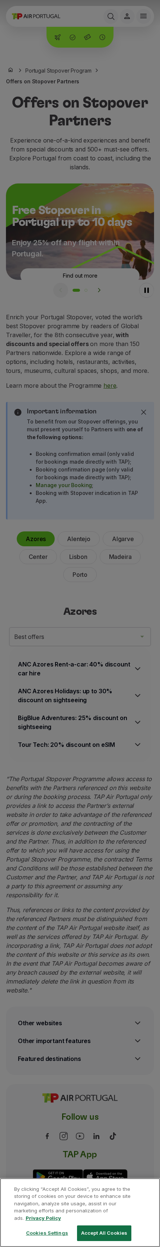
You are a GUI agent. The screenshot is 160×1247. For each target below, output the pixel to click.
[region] (80, 1212)
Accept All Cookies (104, 1233)
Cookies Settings (47, 1233)
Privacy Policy (43, 1218)
